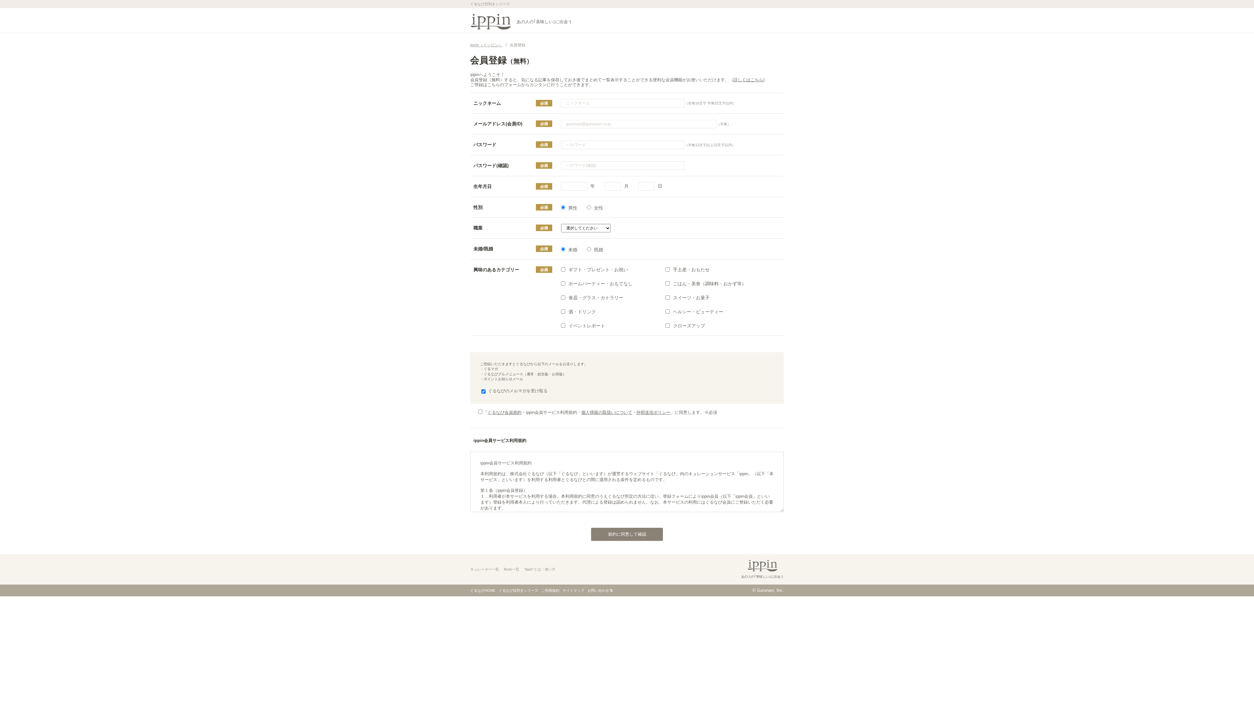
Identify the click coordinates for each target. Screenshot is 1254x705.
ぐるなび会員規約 (505, 412)
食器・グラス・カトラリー (596, 297)
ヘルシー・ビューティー (698, 311)
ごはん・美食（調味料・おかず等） (709, 283)
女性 (598, 208)
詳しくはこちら (748, 79)
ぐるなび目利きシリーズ (518, 590)
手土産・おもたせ (691, 269)
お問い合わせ (598, 590)
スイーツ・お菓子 (691, 297)
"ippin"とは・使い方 (539, 569)
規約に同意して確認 (627, 534)
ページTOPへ (1236, 686)
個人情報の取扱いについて (606, 412)
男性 (572, 208)
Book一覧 (511, 569)
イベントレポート (587, 325)
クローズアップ (689, 325)
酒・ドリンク (582, 311)
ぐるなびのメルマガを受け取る (518, 390)
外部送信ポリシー (653, 412)
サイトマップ (573, 590)
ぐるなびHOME (482, 590)
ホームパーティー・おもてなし (601, 283)
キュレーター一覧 (484, 569)
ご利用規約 (550, 590)
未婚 (572, 249)
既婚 (598, 249)
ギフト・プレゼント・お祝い (598, 269)
